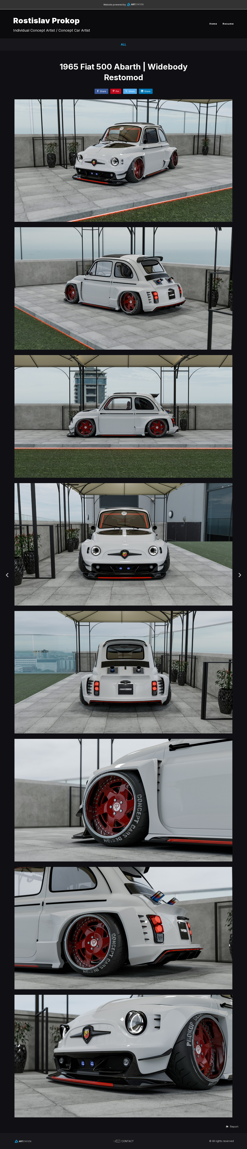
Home (213, 23)
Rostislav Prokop (46, 20)
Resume (228, 23)
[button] (232, 1126)
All (123, 44)
